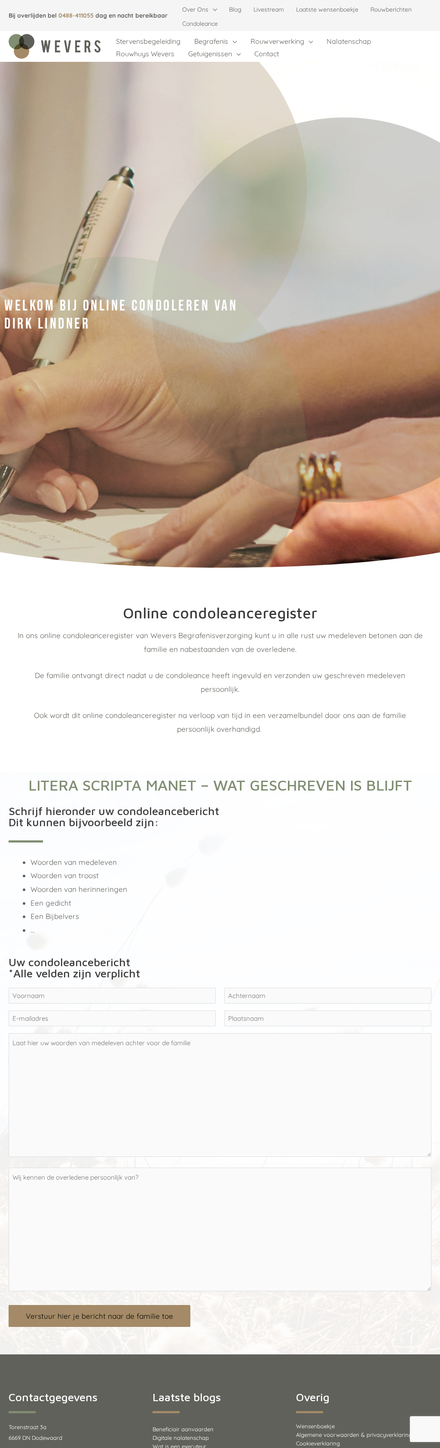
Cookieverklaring (318, 1443)
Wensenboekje (315, 1426)
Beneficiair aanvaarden (183, 1429)
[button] (212, 10)
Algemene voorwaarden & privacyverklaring (354, 1434)
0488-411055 (76, 15)
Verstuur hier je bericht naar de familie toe (99, 1315)
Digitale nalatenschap (181, 1437)
